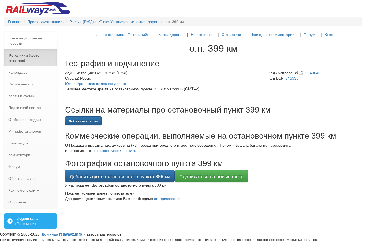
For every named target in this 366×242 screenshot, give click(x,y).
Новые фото (201, 34)
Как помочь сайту (23, 190)
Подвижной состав (24, 107)
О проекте (17, 201)
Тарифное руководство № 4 (114, 150)
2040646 (312, 72)
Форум (14, 166)
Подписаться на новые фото (211, 176)
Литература (18, 143)
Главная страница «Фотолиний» (120, 34)
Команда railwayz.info (62, 234)
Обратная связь (22, 178)
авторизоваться (167, 198)
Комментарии (20, 154)
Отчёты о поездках (24, 119)
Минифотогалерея (24, 131)
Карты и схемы (21, 95)
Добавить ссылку (83, 121)
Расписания (19, 84)
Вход (328, 34)
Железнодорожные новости (25, 40)
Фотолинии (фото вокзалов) (23, 57)
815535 (292, 78)
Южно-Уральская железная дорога (95, 83)
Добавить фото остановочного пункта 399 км (120, 176)
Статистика (231, 34)
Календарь (17, 72)
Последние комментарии (272, 34)
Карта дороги (170, 34)
